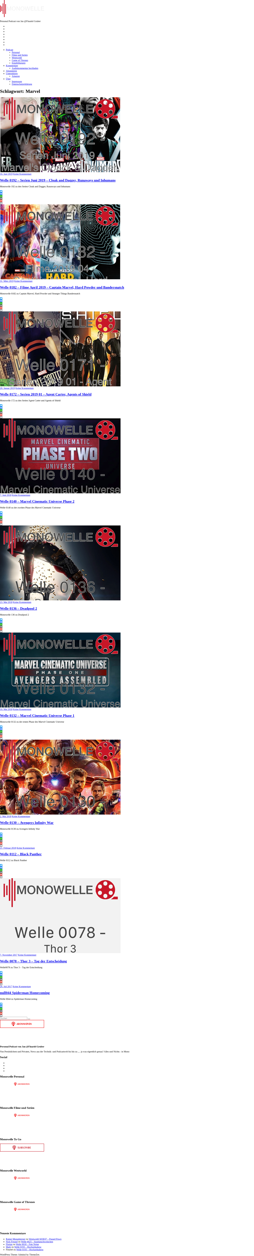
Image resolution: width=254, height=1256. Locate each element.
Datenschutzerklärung (22, 84)
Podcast (9, 49)
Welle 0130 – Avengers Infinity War (27, 823)
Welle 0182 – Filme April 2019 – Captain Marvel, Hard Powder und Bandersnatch (62, 287)
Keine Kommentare (22, 174)
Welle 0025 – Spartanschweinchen (37, 1241)
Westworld (17, 57)
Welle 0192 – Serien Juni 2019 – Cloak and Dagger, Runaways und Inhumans (58, 180)
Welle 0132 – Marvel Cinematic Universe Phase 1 (37, 715)
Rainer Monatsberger (15, 1239)
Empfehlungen (18, 63)
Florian (9, 1244)
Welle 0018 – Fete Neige (27, 1244)
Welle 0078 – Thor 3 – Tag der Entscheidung (33, 961)
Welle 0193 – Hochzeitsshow (27, 1247)
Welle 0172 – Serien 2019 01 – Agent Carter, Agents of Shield (45, 394)
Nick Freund (12, 1241)
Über (8, 79)
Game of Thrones (20, 60)
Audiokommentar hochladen (25, 68)
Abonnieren (11, 71)
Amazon (16, 76)
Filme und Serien (20, 55)
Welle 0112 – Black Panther (21, 854)
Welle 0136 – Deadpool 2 (18, 608)
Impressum (17, 81)
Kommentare (12, 65)
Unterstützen (12, 73)
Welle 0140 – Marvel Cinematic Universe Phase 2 (37, 501)
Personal (16, 52)
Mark (8, 1247)
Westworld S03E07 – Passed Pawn (45, 1239)
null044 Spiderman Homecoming (25, 993)
